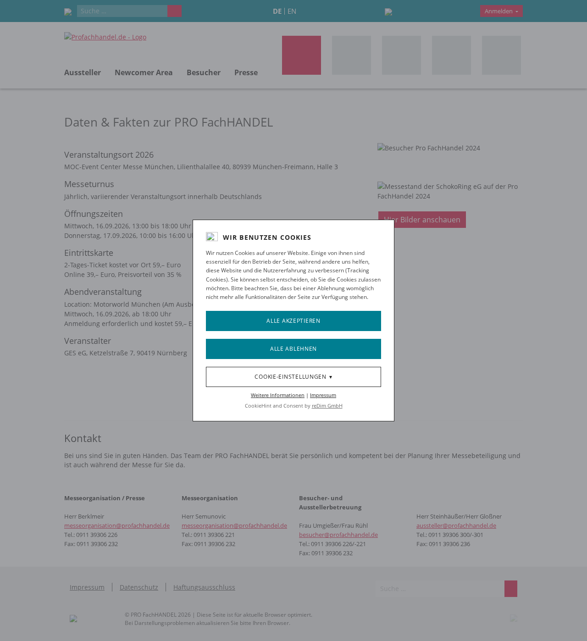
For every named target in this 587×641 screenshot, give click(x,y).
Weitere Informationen (278, 395)
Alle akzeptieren (293, 321)
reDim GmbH (327, 405)
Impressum (323, 395)
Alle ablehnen (293, 349)
